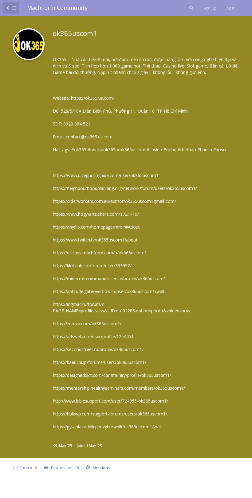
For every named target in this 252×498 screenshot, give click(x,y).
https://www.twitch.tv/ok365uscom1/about (95, 240)
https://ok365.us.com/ (92, 98)
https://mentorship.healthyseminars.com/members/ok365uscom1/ (119, 388)
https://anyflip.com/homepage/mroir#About (96, 227)
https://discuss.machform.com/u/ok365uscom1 (100, 253)
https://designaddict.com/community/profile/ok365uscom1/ (112, 375)
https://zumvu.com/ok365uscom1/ (87, 323)
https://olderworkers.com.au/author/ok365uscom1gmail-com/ (114, 201)
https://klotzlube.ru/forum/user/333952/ (92, 265)
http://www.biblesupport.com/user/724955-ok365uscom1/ (110, 401)
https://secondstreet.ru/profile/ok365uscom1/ (98, 349)
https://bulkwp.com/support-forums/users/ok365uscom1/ (110, 414)
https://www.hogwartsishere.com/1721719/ (96, 214)
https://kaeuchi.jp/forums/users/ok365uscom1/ (99, 362)
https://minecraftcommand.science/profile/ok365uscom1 (109, 278)
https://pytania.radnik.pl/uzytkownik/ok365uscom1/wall (107, 427)
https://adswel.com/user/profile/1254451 (93, 336)
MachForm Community (57, 7)
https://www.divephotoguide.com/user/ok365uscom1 (106, 175)
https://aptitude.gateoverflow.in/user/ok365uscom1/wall (108, 291)
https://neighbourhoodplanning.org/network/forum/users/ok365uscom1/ (125, 188)
